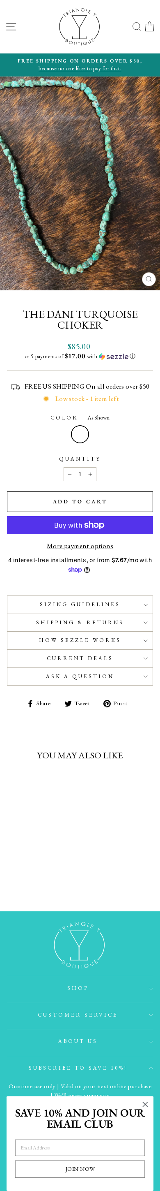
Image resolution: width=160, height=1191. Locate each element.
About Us (78, 1041)
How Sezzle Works (80, 640)
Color (80, 417)
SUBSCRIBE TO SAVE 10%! (78, 1067)
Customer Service (78, 1014)
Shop (78, 988)
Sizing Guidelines (80, 604)
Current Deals (80, 658)
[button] (80, 356)
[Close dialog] (145, 1104)
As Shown (80, 434)
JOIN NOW (80, 1168)
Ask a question (80, 676)
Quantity (80, 458)
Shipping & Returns (80, 622)
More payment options (80, 545)
